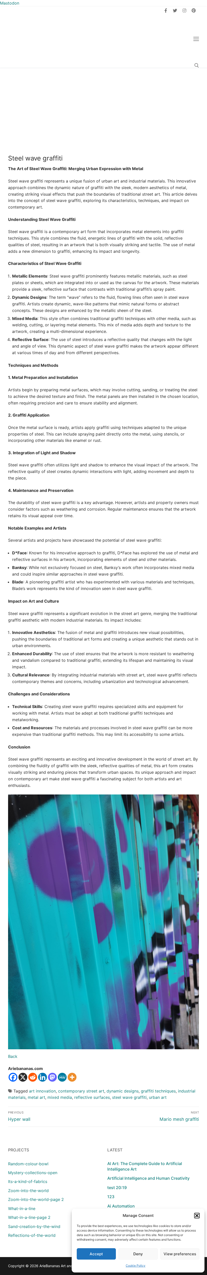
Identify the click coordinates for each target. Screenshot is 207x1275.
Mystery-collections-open (32, 1172)
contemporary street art (81, 1091)
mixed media (59, 1097)
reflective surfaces (92, 1097)
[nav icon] (196, 39)
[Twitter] (175, 10)
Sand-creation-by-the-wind (34, 1226)
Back (12, 1056)
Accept (96, 1253)
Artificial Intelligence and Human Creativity (148, 1178)
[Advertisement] (103, 105)
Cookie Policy (135, 1265)
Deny (138, 1253)
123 (110, 1196)
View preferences (180, 1253)
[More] (72, 1077)
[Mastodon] (52, 1077)
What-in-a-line (21, 1208)
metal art (36, 1097)
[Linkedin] (42, 1077)
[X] (22, 1077)
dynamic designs (123, 1091)
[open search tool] (196, 65)
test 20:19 (117, 1187)
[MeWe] (62, 1077)
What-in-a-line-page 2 (29, 1217)
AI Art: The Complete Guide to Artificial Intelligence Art (144, 1166)
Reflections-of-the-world (32, 1235)
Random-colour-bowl (28, 1163)
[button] (196, 1215)
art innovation (42, 1091)
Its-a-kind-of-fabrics (27, 1181)
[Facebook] (166, 10)
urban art (158, 1097)
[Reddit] (32, 1077)
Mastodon (9, 3)
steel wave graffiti (129, 1097)
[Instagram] (184, 10)
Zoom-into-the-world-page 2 (36, 1199)
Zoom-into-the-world (28, 1190)
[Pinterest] (193, 10)
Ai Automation (121, 1206)
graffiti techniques (158, 1091)
